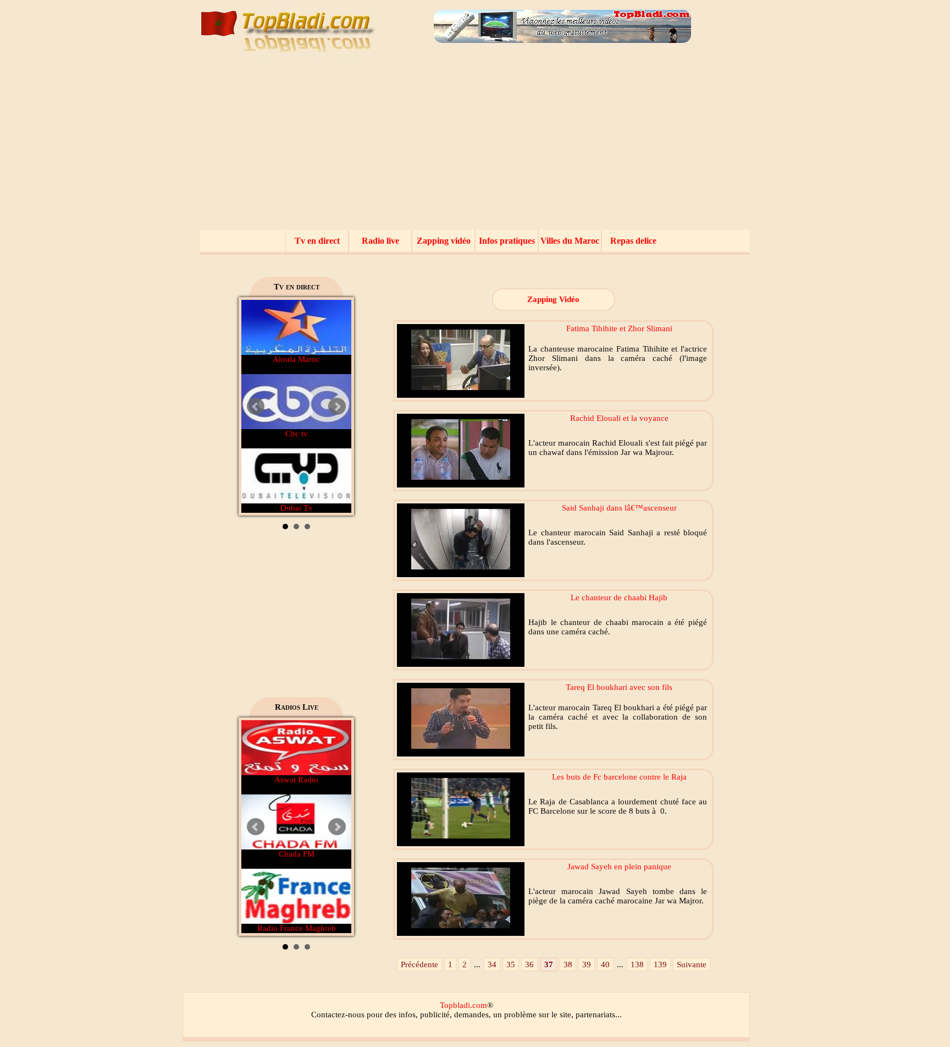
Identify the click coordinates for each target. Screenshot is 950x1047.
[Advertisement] (475, 147)
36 (529, 964)
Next (337, 406)
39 (586, 964)
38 (568, 964)
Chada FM (296, 853)
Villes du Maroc (569, 240)
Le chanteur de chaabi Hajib (619, 597)
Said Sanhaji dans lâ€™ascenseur (619, 507)
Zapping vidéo (444, 240)
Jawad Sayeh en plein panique (619, 866)
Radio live (380, 240)
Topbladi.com (463, 1005)
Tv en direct (317, 240)
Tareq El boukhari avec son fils (619, 687)
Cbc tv (296, 433)
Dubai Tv (296, 507)
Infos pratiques (507, 240)
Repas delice (633, 240)
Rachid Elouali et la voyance (619, 418)
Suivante (691, 964)
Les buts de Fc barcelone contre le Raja (619, 776)
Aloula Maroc (296, 359)
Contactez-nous (337, 1014)
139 (660, 964)
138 (637, 964)
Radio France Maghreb (296, 928)
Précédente (419, 964)
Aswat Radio (296, 779)
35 (510, 964)
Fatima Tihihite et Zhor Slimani (619, 328)
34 (492, 964)
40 (605, 964)
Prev (255, 406)
